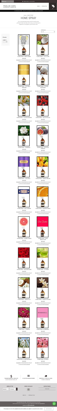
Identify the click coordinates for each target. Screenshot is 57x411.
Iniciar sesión (32, 1)
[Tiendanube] (28, 405)
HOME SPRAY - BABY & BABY (24, 56)
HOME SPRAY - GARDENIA (24, 147)
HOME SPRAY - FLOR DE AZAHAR (24, 117)
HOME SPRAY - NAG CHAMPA (24, 208)
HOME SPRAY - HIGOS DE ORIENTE (43, 148)
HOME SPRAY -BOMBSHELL (43, 329)
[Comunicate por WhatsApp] (54, 403)
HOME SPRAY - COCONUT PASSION (24, 87)
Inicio (38, 6)
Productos (44, 6)
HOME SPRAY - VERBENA (24, 329)
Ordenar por (43, 29)
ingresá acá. (33, 403)
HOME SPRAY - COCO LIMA (43, 56)
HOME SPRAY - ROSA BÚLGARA (24, 269)
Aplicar (6, 42)
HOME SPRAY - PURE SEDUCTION (43, 239)
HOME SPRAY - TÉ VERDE (43, 269)
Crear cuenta (26, 1)
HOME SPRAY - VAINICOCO (24, 299)
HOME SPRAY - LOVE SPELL (24, 178)
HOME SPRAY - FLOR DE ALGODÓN (43, 87)
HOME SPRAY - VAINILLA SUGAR (43, 299)
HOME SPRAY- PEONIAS (42, 359)
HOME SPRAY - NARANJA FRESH (43, 208)
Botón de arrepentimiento (40, 403)
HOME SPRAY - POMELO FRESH (24, 238)
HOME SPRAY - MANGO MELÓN (43, 178)
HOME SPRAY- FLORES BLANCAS (24, 359)
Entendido (49, 408)
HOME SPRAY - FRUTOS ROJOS (43, 117)
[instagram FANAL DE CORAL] (28, 389)
